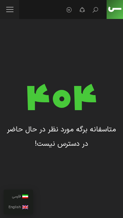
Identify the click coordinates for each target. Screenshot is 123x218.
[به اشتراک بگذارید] (82, 10)
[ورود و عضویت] (69, 10)
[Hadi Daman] (115, 9)
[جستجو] (95, 10)
